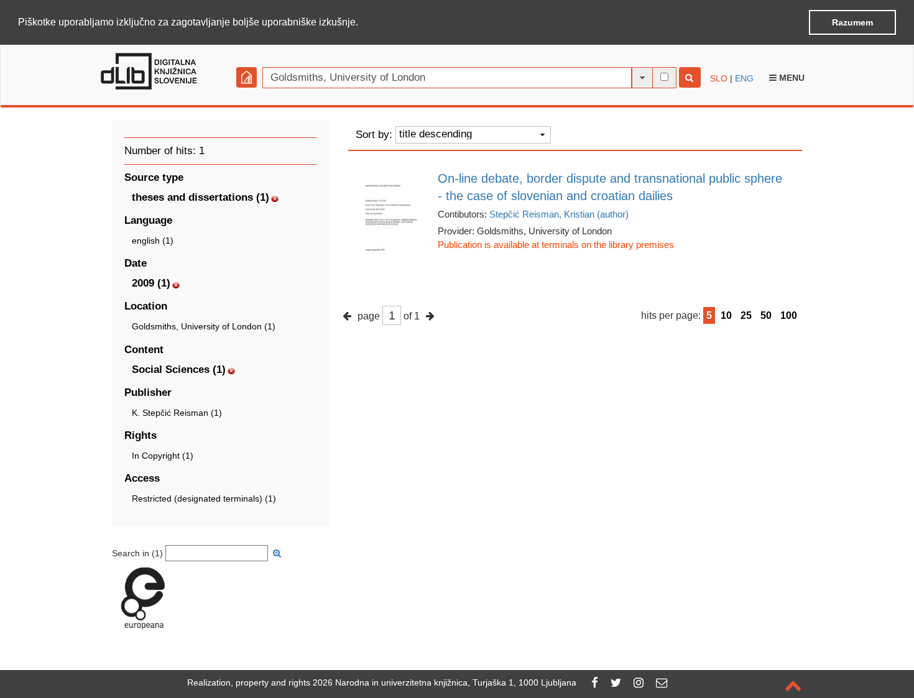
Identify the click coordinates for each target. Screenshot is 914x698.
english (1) (152, 241)
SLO (718, 78)
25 (746, 315)
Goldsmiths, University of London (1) (203, 326)
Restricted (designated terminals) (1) (204, 498)
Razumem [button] (852, 22)
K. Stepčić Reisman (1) (177, 413)
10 (726, 315)
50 (766, 315)
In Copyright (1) (162, 456)
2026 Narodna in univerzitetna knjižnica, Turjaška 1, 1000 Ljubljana (444, 682)
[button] (362, 23)
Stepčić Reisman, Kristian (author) (559, 214)
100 (788, 315)
